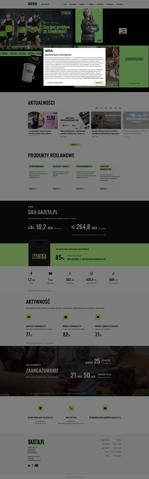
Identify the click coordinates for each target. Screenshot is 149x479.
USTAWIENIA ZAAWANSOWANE (55, 82)
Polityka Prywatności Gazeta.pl (91, 78)
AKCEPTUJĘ (99, 82)
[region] (74, 67)
